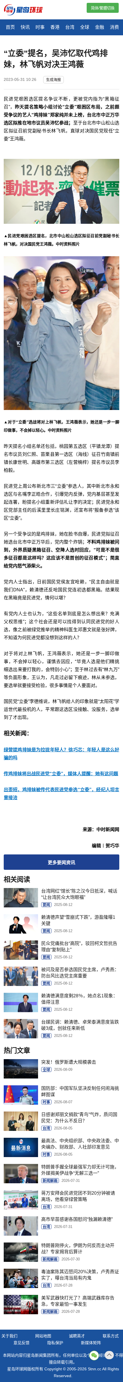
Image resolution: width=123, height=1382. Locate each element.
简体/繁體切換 (102, 8)
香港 (54, 27)
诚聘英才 (77, 1336)
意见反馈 (21, 1342)
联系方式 (111, 1336)
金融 (99, 27)
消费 (114, 27)
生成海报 (53, 79)
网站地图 (43, 1336)
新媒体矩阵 (91, 1342)
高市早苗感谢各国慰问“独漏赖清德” (77, 1219)
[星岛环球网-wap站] (27, 10)
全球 (84, 27)
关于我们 (9, 1336)
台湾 (69, 27)
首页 (10, 27)
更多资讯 (61, 862)
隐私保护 (55, 1342)
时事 (40, 27)
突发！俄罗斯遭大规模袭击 (68, 1062)
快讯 (25, 27)
